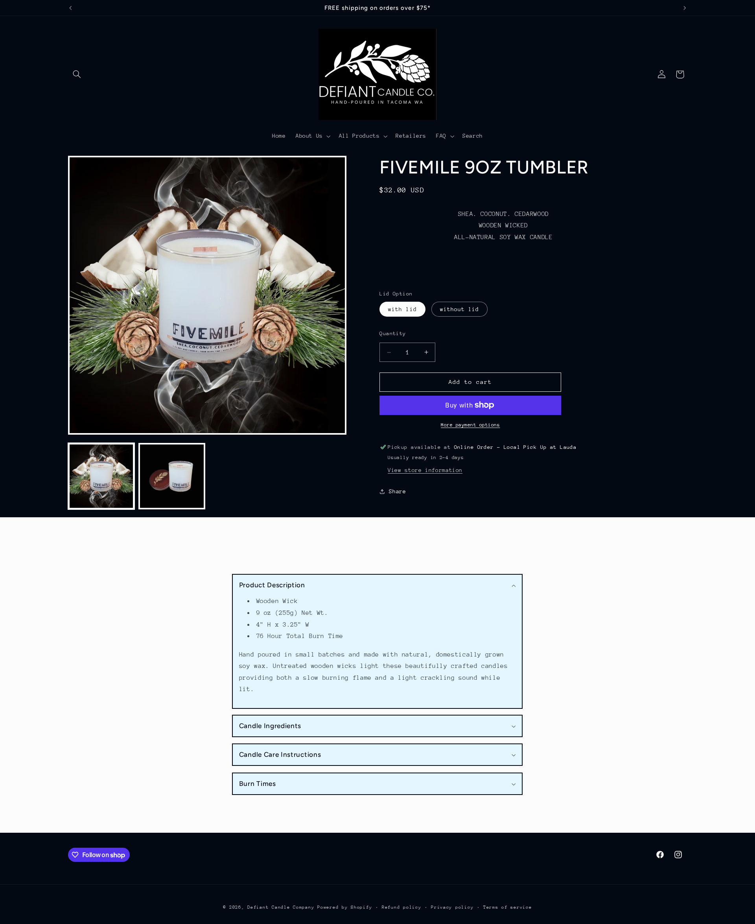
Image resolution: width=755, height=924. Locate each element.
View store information (425, 470)
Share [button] (397, 491)
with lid (402, 309)
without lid (459, 309)
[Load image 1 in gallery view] (101, 476)
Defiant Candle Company (280, 907)
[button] (77, 74)
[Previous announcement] (70, 8)
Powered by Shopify (344, 907)
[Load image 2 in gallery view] (171, 476)
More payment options (470, 425)
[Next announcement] (684, 8)
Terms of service (507, 907)
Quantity (392, 333)
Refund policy (402, 907)
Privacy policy (452, 907)
